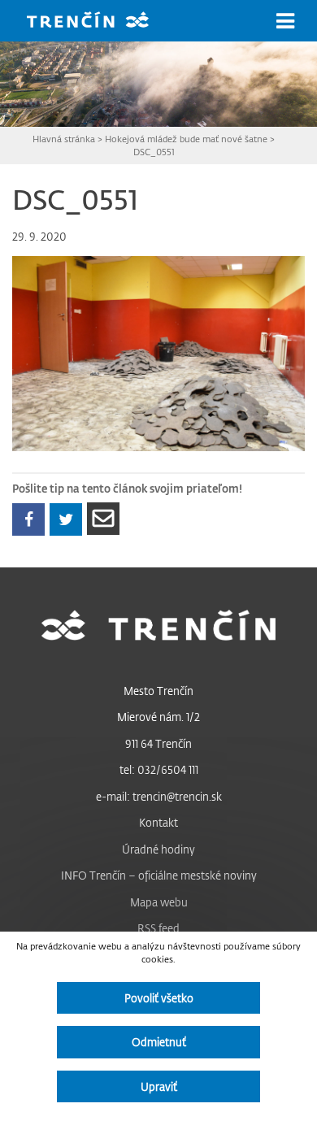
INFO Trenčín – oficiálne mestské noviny (159, 875)
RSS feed (158, 928)
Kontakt (158, 822)
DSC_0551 (154, 152)
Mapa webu (159, 902)
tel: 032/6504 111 (158, 769)
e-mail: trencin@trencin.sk (159, 796)
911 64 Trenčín (158, 743)
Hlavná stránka (64, 139)
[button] (285, 21)
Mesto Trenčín (158, 690)
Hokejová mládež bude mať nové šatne (186, 139)
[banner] (100, 21)
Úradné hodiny (158, 849)
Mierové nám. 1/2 (158, 716)
